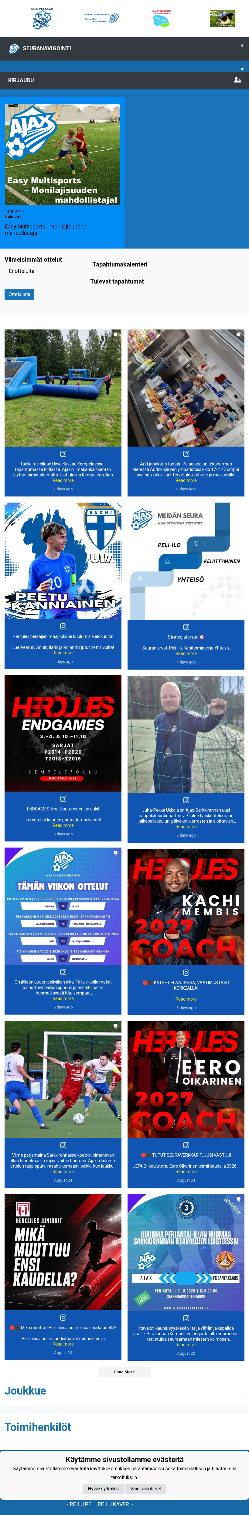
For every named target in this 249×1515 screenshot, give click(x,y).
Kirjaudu (21, 80)
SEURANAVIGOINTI (133, 46)
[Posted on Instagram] (63, 454)
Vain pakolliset (146, 1489)
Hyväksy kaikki (103, 1489)
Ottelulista (19, 294)
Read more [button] (63, 480)
